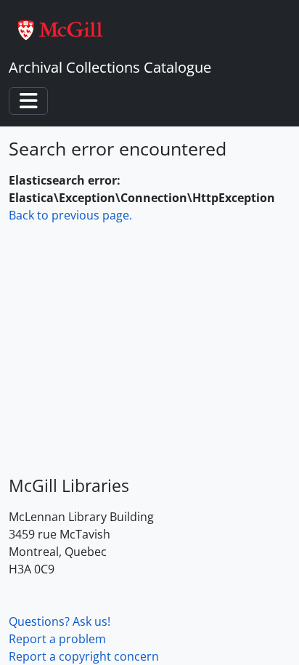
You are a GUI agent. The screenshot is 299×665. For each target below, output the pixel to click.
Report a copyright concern (84, 656)
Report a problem (57, 639)
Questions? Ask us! (59, 621)
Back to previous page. (70, 215)
